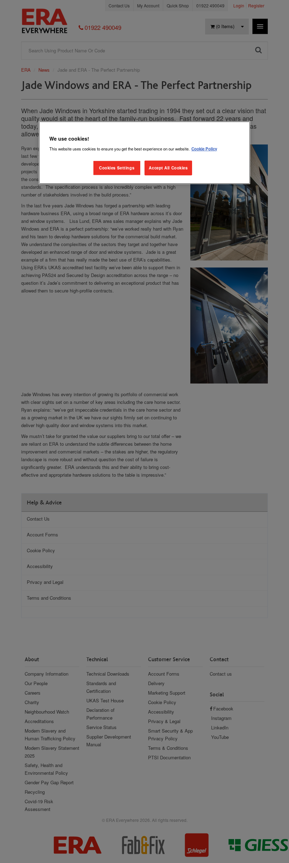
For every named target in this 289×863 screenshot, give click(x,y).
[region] (144, 152)
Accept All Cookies (168, 167)
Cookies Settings (116, 167)
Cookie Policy (204, 149)
